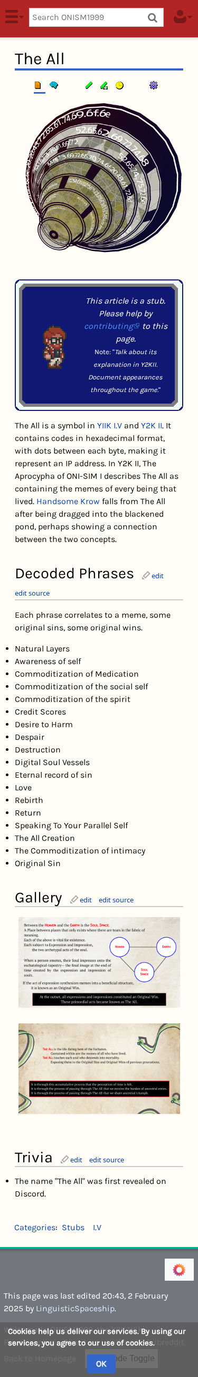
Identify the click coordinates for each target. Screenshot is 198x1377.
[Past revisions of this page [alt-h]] (121, 85)
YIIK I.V (109, 425)
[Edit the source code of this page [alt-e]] (105, 85)
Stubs (73, 1227)
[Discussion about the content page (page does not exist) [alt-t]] (55, 85)
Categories (34, 1227)
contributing (108, 326)
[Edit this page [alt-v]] (89, 85)
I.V (97, 1227)
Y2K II (151, 425)
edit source (32, 593)
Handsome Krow (68, 501)
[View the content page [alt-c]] (39, 85)
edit (158, 575)
